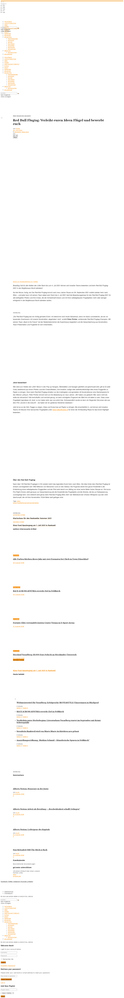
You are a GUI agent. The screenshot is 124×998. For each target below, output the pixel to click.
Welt (5, 25)
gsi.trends (11, 47)
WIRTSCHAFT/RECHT (11, 28)
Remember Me (8, 959)
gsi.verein (7, 35)
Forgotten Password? (8, 965)
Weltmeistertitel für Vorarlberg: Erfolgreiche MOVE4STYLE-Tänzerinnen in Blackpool (58, 703)
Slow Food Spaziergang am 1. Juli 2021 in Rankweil (34, 671)
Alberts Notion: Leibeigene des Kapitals (31, 829)
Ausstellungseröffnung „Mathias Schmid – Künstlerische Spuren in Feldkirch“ (53, 740)
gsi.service (8, 37)
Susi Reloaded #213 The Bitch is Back (30, 850)
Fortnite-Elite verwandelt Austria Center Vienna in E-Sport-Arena (43, 623)
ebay (14, 874)
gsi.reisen (11, 44)
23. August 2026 (18, 794)
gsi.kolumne (12, 52)
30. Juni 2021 (17, 130)
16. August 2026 (18, 814)
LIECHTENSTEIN (10, 23)
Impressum (8, 893)
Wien (18, 501)
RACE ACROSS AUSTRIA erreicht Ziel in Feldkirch (36, 591)
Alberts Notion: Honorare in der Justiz (30, 789)
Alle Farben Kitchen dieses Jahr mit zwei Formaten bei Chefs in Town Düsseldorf (50, 559)
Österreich (25, 132)
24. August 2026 (18, 594)
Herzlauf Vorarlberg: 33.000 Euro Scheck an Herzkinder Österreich (45, 655)
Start (14, 116)
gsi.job (10, 42)
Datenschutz (8, 891)
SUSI (17, 853)
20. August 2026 (18, 658)
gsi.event (11, 40)
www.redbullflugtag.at (60, 409)
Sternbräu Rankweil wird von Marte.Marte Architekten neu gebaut (48, 731)
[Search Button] (18, 93)
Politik (6, 27)
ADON (18, 128)
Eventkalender (13, 39)
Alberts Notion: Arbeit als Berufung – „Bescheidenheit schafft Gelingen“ (46, 809)
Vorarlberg (8, 21)
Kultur (6, 30)
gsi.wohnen (12, 49)
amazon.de (17, 876)
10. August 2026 (18, 835)
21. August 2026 (18, 626)
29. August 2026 (18, 563)
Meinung (7, 51)
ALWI (17, 792)
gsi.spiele (11, 45)
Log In (3, 982)
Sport (6, 32)
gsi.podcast (8, 54)
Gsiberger (7, 33)
